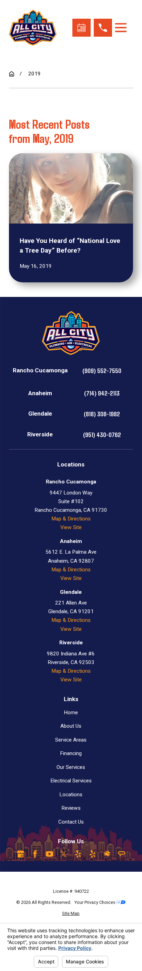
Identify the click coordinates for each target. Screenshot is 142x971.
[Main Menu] (121, 28)
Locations (70, 794)
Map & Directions (71, 519)
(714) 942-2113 (102, 393)
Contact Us (71, 822)
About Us (70, 726)
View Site (71, 527)
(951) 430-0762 (102, 434)
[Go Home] (11, 73)
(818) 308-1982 (102, 414)
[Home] (33, 28)
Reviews (71, 808)
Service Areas (71, 740)
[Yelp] (78, 853)
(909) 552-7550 (101, 370)
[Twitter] (63, 853)
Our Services (71, 767)
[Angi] (121, 853)
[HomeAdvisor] (107, 853)
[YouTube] (49, 853)
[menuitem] (71, 913)
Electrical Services (71, 781)
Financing (71, 753)
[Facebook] (35, 853)
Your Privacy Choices (95, 902)
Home (71, 712)
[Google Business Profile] (20, 853)
